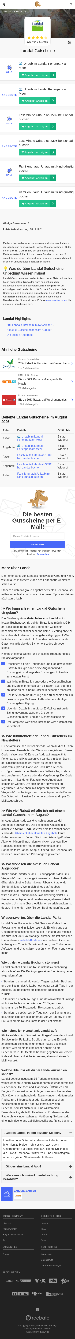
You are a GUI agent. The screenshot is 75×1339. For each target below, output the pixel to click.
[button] (69, 42)
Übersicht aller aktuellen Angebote (36, 833)
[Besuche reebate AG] (37, 1318)
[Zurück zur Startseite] (37, 4)
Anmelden (37, 544)
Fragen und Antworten (13, 1234)
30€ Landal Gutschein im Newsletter (29, 325)
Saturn (44, 1240)
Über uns (7, 1223)
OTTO (44, 1234)
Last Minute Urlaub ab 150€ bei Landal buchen (34, 457)
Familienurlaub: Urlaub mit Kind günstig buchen (33, 475)
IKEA (43, 1229)
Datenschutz (43, 554)
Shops (6, 1254)
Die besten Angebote (20, 334)
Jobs (5, 1240)
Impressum (46, 1254)
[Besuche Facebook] (37, 1309)
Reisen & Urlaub (15, 11)
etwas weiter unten (56, 300)
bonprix (44, 1223)
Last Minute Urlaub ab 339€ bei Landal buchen (34, 466)
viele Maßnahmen (31, 940)
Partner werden (10, 1229)
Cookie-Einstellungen (51, 1265)
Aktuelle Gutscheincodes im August (29, 329)
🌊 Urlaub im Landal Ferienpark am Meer (30, 438)
